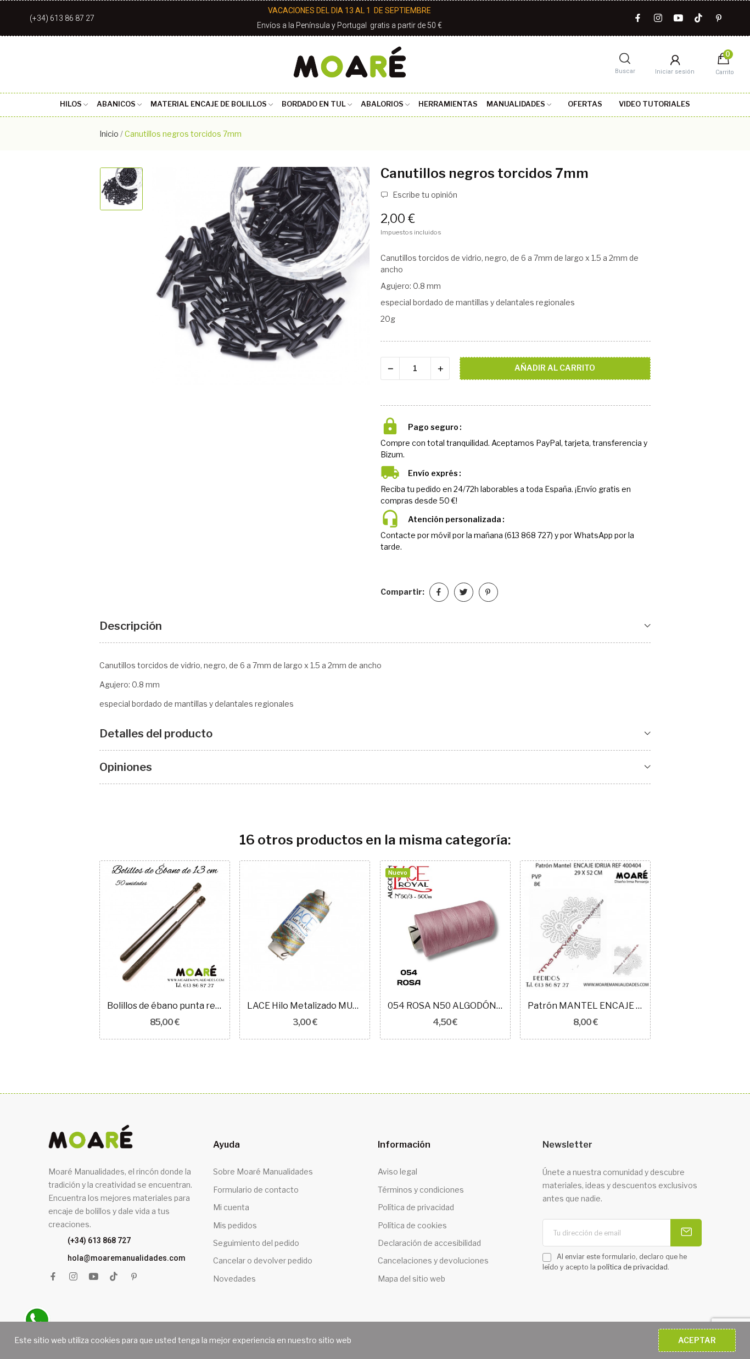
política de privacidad (632, 1267)
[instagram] (658, 18)
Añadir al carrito (554, 367)
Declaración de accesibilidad (429, 1243)
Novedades (234, 1278)
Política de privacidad (416, 1207)
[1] (686, 1232)
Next (668, 952)
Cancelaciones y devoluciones (433, 1260)
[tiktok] (698, 18)
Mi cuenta (231, 1207)
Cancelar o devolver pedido (262, 1260)
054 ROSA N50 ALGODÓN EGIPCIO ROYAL (445, 1005)
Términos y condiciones (421, 1189)
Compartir (439, 592)
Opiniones (125, 767)
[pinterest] (719, 18)
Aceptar (697, 1340)
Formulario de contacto (256, 1189)
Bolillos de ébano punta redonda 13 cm (164, 1005)
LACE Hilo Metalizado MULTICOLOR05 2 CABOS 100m (304, 1005)
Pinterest (488, 592)
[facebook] (637, 18)
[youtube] (678, 18)
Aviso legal (397, 1171)
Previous (81, 952)
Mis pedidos (235, 1225)
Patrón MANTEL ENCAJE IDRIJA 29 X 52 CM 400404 (585, 1005)
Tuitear (463, 592)
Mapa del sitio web (411, 1278)
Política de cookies (412, 1225)
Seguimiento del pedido (256, 1243)
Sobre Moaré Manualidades (263, 1171)
